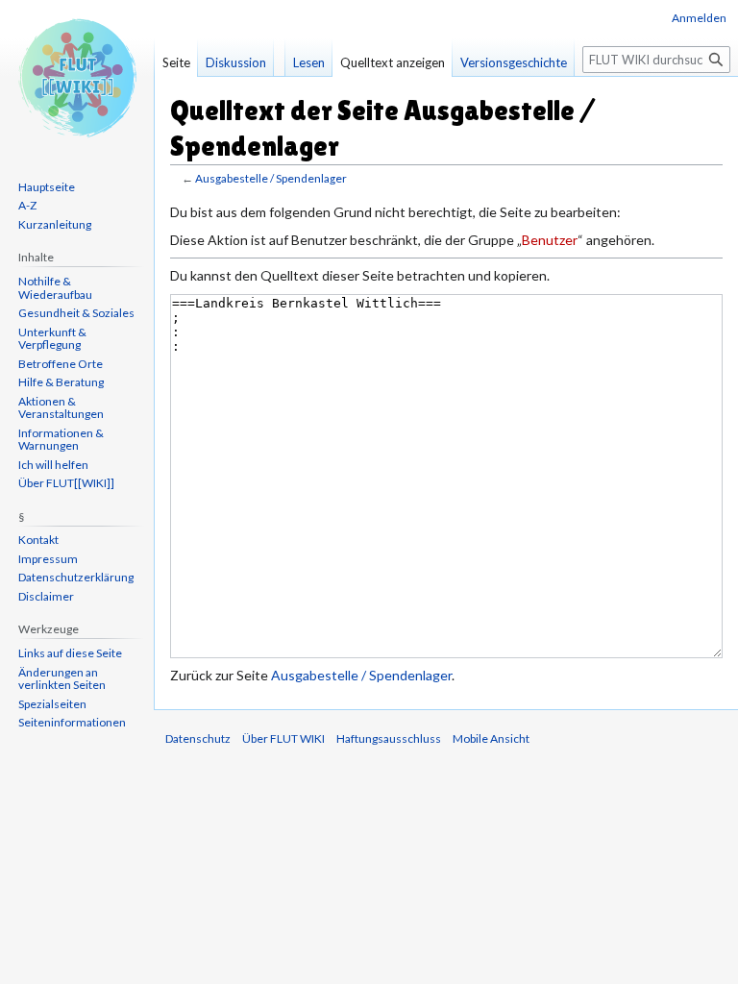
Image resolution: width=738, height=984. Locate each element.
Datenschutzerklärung (76, 577)
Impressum (48, 559)
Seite (176, 62)
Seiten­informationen (72, 722)
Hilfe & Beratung (61, 382)
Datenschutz (198, 738)
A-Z (27, 205)
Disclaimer (46, 596)
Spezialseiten (52, 704)
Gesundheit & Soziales (76, 313)
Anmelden (699, 18)
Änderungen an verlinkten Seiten (62, 679)
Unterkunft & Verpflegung (52, 339)
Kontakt (38, 539)
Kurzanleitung (54, 224)
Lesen (309, 62)
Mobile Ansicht (491, 738)
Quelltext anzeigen (392, 62)
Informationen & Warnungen (61, 440)
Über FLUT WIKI (283, 738)
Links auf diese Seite (70, 653)
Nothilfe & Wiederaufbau (55, 288)
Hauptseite (46, 187)
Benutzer (550, 240)
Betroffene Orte (60, 364)
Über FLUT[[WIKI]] (66, 483)
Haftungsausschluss (388, 738)
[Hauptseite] (77, 77)
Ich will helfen (53, 464)
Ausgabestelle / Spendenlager (271, 178)
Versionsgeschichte (513, 62)
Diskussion (236, 62)
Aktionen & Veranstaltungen (61, 408)
